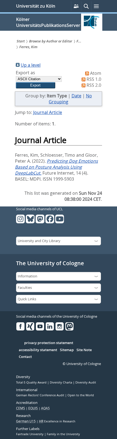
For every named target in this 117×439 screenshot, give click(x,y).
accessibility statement (38, 350)
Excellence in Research (57, 421)
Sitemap (67, 350)
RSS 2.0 (94, 85)
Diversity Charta (61, 382)
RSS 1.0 (94, 79)
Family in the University (63, 434)
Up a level (31, 65)
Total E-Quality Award (31, 382)
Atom (95, 73)
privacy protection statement (48, 343)
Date (76, 96)
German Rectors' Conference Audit (40, 395)
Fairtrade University (30, 434)
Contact (25, 357)
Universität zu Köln (35, 6)
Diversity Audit (85, 382)
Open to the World (80, 395)
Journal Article (47, 112)
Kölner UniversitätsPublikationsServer (48, 22)
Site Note (84, 350)
